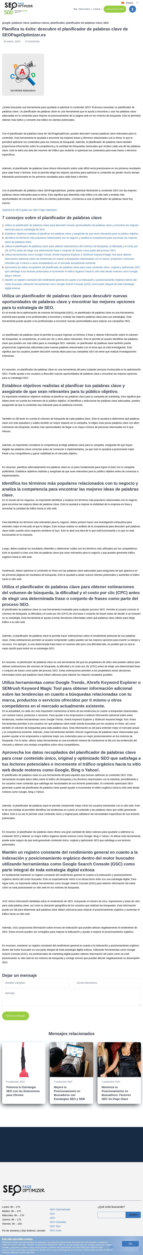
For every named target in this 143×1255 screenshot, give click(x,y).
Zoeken (133, 1215)
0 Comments (32, 41)
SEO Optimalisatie (60, 1209)
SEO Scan (55, 1230)
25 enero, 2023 (12, 41)
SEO (106, 22)
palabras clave (20, 22)
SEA (52, 1213)
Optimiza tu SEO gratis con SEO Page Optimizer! (29, 210)
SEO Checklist (58, 1222)
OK (130, 1243)
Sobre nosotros (84, 9)
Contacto (96, 9)
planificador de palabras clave (84, 22)
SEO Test (55, 1226)
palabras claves (39, 22)
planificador (58, 22)
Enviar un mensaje (15, 1016)
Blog (75, 9)
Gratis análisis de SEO (114, 9)
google (6, 22)
